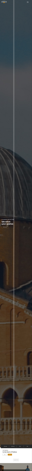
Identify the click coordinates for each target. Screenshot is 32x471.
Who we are (5, 227)
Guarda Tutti (16, 459)
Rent (4, 454)
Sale (9, 454)
